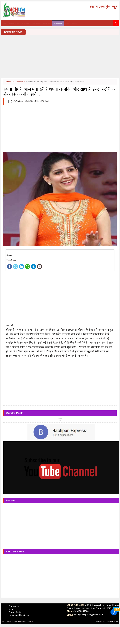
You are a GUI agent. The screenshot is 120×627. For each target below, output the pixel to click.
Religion (74, 23)
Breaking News (13, 32)
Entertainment (58, 23)
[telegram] (33, 266)
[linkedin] (21, 266)
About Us (12, 609)
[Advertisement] (60, 57)
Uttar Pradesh (15, 551)
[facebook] (9, 266)
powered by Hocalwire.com (107, 621)
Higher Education (14, 23)
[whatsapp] (27, 266)
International (36, 23)
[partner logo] (21, 10)
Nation (67, 23)
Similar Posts (15, 413)
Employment (47, 23)
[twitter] (15, 266)
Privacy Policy (15, 612)
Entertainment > (18, 82)
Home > (8, 82)
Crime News (25, 23)
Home (4, 23)
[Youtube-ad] (61, 468)
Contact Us (13, 606)
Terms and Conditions (18, 615)
